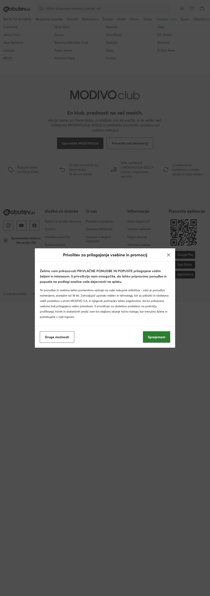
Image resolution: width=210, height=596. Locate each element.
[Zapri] (168, 255)
